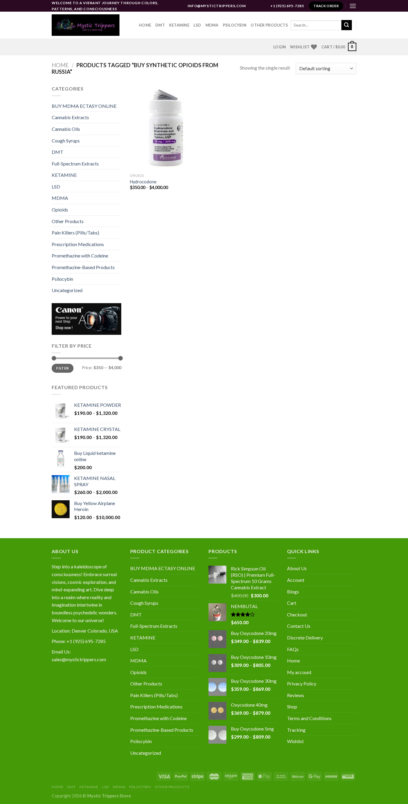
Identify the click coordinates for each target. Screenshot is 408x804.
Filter (62, 368)
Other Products (269, 25)
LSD (197, 25)
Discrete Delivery (305, 637)
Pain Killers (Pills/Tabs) (75, 232)
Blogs (293, 591)
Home (145, 25)
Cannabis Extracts (70, 117)
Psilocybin (235, 25)
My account (299, 672)
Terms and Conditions (309, 718)
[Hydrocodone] (166, 128)
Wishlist (295, 741)
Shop (292, 706)
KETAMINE (64, 175)
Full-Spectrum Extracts (75, 163)
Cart (291, 603)
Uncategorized (67, 290)
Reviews (295, 695)
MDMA (212, 25)
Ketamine (179, 25)
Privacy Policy (301, 683)
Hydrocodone (143, 181)
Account (295, 580)
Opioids (60, 209)
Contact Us (298, 626)
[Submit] (346, 25)
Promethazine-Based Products (83, 267)
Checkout (297, 614)
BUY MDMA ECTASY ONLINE (84, 106)
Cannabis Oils (66, 129)
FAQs (293, 649)
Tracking (296, 730)
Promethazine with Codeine (80, 255)
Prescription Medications (78, 244)
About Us (297, 568)
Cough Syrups (66, 140)
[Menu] (352, 6)
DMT (160, 25)
